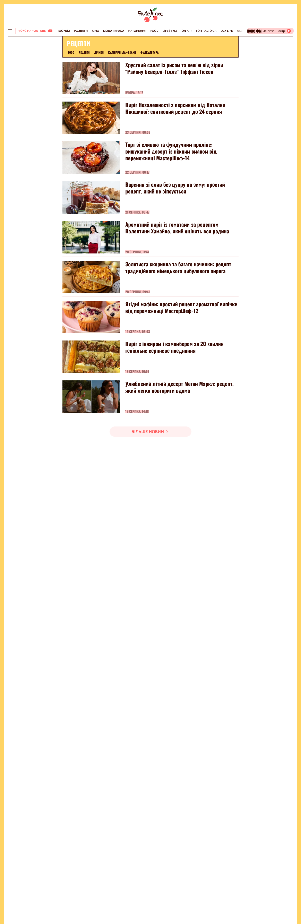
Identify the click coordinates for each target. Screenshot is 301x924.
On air (186, 31)
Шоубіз (64, 31)
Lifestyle (170, 31)
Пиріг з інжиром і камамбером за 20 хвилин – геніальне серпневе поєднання (176, 347)
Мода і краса (113, 31)
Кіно (95, 31)
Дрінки (99, 52)
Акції (241, 31)
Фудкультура (149, 52)
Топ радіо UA (206, 31)
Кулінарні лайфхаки (122, 52)
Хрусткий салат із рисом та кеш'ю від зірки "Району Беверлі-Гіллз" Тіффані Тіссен (174, 68)
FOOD (154, 31)
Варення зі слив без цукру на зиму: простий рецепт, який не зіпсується (175, 187)
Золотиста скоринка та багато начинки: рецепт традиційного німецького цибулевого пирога (178, 267)
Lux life (227, 31)
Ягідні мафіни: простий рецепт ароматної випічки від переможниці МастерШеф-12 (181, 307)
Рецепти (84, 52)
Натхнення (137, 31)
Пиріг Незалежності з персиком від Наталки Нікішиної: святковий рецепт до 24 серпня (175, 108)
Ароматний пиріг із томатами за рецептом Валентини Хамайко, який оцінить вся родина (177, 227)
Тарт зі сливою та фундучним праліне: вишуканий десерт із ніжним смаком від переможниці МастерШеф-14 (171, 151)
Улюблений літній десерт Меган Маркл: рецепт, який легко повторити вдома (179, 387)
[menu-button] (10, 31)
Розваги (81, 31)
